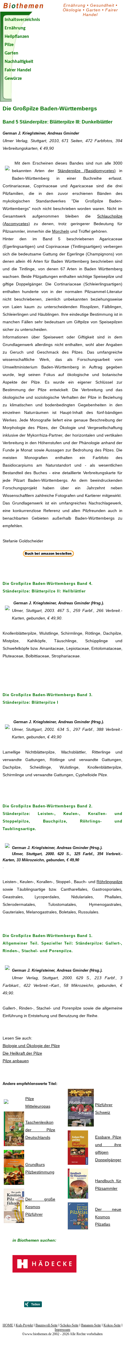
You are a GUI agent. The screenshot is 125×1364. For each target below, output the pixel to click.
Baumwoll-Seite (46, 1325)
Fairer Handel (18, 70)
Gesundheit (102, 5)
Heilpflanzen (17, 36)
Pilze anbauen (16, 1060)
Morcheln (60, 231)
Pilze (9, 45)
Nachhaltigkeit (19, 61)
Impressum (62, 1330)
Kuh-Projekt (24, 1325)
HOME (8, 1325)
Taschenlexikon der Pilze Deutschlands (40, 1130)
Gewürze (13, 78)
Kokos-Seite (112, 1325)
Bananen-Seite (91, 1325)
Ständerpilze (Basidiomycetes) (87, 170)
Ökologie (72, 10)
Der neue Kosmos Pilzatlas (108, 1217)
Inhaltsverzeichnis (22, 19)
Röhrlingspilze (109, 881)
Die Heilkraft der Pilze (22, 1053)
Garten (93, 10)
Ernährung (74, 5)
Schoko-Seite (69, 1325)
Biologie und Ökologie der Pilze (31, 1045)
